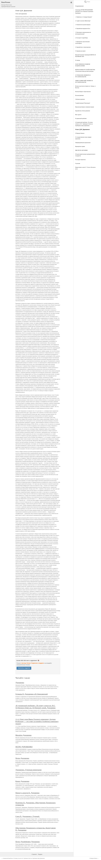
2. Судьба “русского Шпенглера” (83, 20)
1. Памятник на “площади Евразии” (83, 17)
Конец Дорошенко (22, 781)
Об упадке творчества (80, 159)
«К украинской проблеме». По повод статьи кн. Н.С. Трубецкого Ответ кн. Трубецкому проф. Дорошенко (84, 124)
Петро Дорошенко (22, 758)
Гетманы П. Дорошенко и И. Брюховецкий (31, 694)
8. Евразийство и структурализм (82, 47)
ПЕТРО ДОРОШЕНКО (23, 747)
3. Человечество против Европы (82, 24)
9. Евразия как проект (80, 51)
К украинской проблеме (81, 118)
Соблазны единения (80, 99)
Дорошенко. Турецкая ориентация (28, 770)
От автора (77, 60)
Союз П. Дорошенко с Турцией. (27, 816)
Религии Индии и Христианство (83, 91)
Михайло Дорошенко (23, 735)
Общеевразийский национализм (82, 142)
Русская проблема (79, 95)
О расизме (77, 163)
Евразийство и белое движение (82, 110)
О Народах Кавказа (79, 133)
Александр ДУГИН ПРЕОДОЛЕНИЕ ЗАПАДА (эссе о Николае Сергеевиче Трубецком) (84, 11)
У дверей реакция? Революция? (82, 103)
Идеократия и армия (80, 146)
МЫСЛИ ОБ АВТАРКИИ (81, 150)
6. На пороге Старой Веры (81, 37)
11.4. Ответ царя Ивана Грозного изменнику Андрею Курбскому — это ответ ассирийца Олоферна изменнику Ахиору (37, 721)
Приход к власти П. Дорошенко (27, 793)
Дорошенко (19, 682)
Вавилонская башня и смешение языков (84, 107)
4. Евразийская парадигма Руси (82, 28)
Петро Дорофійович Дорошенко (27, 841)
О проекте (34, 854)
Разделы (40, 854)
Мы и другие (78, 114)
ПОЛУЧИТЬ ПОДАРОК (24, 668)
